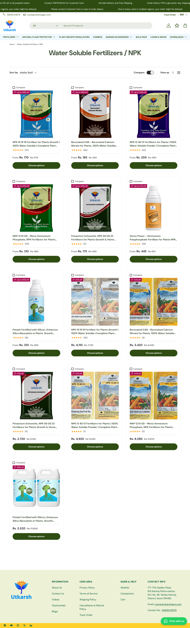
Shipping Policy (88, 599)
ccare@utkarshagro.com (168, 604)
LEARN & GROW (158, 37)
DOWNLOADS (176, 37)
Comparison (127, 593)
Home (12, 44)
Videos (55, 599)
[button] (185, 25)
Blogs (55, 611)
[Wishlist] (177, 25)
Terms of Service (89, 593)
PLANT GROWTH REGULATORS (74, 37)
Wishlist (125, 587)
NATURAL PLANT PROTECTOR (37, 37)
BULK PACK (141, 37)
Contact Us (58, 593)
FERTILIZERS (9, 37)
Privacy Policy (87, 587)
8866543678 (169, 610)
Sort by (14, 72)
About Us (57, 587)
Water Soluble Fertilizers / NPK (30, 44)
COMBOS (97, 37)
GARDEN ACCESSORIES (117, 37)
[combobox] (90, 25)
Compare (139, 72)
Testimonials (58, 605)
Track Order (170, 14)
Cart (123, 599)
